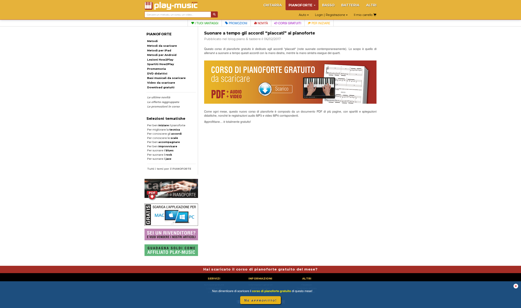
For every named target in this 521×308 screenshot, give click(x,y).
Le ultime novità (158, 97)
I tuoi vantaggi (206, 23)
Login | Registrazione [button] (330, 15)
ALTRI (371, 5)
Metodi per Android (161, 55)
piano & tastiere (248, 39)
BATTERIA (350, 5)
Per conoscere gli (164, 133)
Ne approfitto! (260, 300)
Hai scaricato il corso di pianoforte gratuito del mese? (260, 269)
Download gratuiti (160, 87)
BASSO (328, 5)
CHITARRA (272, 5)
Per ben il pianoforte (166, 125)
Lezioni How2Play (160, 59)
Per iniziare (320, 23)
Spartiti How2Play (160, 64)
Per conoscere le (162, 138)
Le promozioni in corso (163, 106)
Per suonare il (160, 150)
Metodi (152, 41)
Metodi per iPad (159, 50)
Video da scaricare (161, 82)
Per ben (163, 142)
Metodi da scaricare (162, 45)
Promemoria (156, 68)
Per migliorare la (163, 129)
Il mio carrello (363, 15)
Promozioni (237, 23)
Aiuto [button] (303, 15)
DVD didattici (157, 73)
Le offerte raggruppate (163, 102)
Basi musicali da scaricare (166, 78)
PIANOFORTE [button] (301, 5)
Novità (262, 23)
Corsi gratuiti (289, 23)
